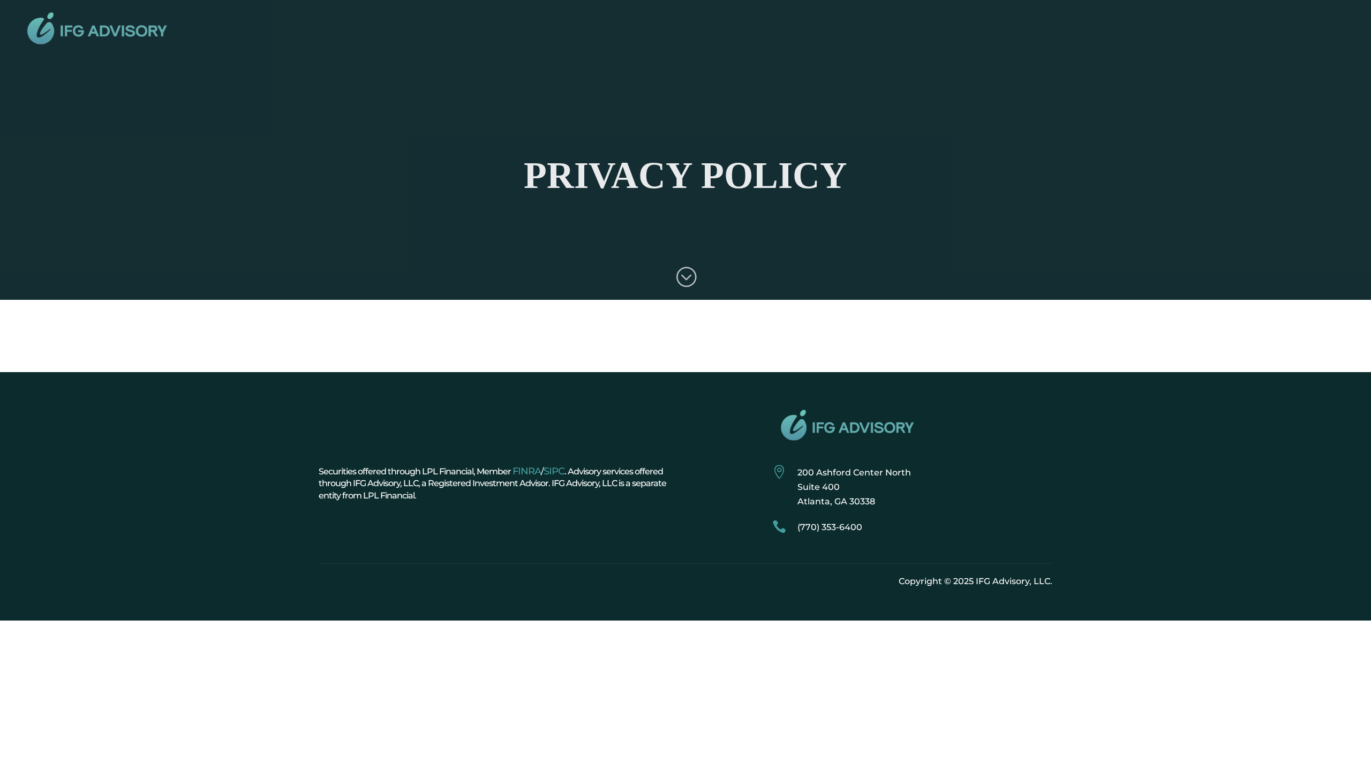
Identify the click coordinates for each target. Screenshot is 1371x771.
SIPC (554, 471)
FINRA (527, 471)
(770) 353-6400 (829, 527)
